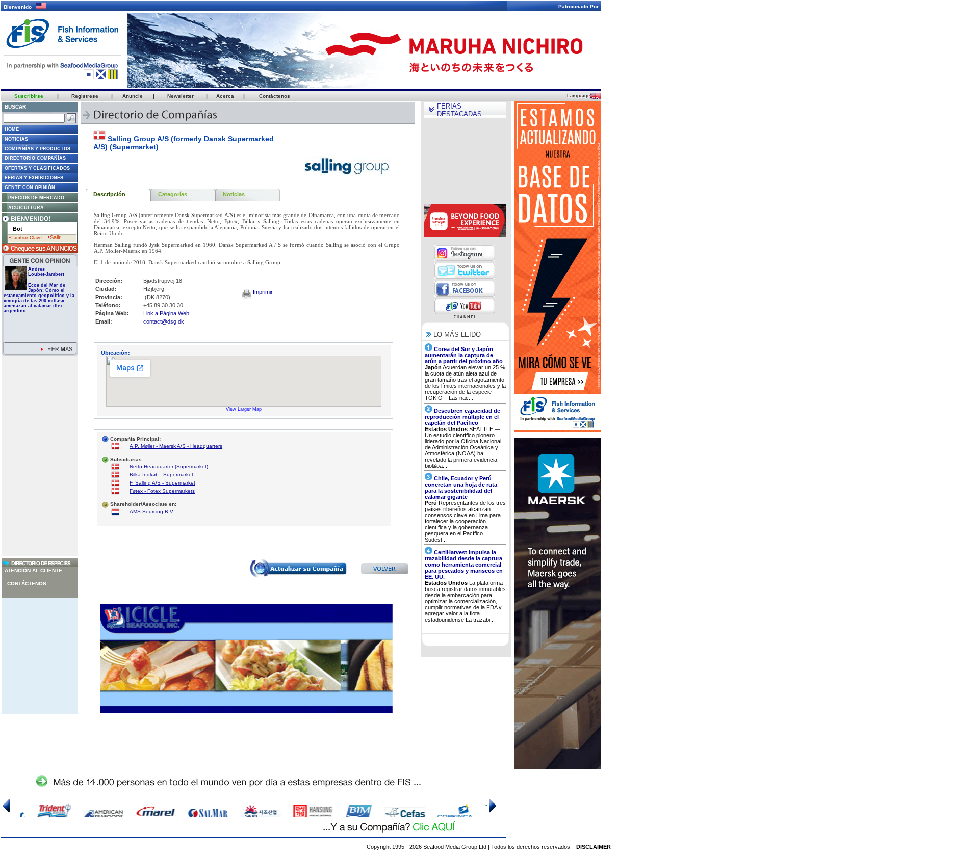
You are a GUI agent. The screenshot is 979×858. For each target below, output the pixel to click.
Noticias (234, 194)
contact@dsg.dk (163, 321)
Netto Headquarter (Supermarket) (169, 466)
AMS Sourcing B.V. (152, 511)
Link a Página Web (166, 313)
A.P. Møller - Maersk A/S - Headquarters (176, 446)
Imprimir (262, 292)
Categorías (172, 194)
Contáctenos (26, 583)
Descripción (109, 194)
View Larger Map (244, 409)
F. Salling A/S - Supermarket (162, 483)
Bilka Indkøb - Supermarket (161, 474)
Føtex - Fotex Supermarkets (162, 491)
